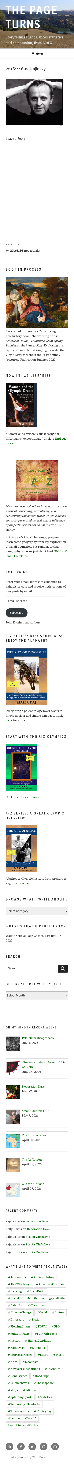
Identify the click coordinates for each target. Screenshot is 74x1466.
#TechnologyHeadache (24, 1404)
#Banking (15, 1291)
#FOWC (41, 1326)
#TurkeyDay (42, 1411)
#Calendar (15, 1305)
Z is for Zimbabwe (38, 1236)
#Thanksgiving (18, 1411)
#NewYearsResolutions (24, 1369)
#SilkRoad (30, 1390)
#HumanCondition (38, 1340)
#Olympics (52, 1369)
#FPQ (56, 1326)
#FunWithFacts (18, 1333)
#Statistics (44, 1397)
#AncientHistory (43, 1277)
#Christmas (36, 1305)
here (9, 720)
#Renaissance (18, 1376)
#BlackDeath (36, 1291)
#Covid (41, 1312)
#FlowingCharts (19, 1326)
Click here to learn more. (23, 797)
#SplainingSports (20, 1397)
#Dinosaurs (16, 1319)
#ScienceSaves (18, 1383)
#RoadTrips (40, 1376)
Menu (39, 53)
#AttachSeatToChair (50, 1284)
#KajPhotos (37, 1348)
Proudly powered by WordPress (26, 1457)
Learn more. (26, 883)
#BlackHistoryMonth (22, 1298)
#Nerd (12, 1362)
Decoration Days (37, 1221)
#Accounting (17, 1277)
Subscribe (16, 612)
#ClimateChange (19, 1312)
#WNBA (30, 1418)
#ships (13, 1390)
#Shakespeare (44, 1383)
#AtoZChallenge (19, 1284)
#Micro (42, 1354)
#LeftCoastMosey (20, 1354)
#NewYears (30, 1362)
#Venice (14, 1418)
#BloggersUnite (53, 1298)
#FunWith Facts (45, 1333)
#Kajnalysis (16, 1348)
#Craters (58, 1312)
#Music (58, 1354)
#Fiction (35, 1319)
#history (14, 1340)
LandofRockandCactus (23, 1425)
